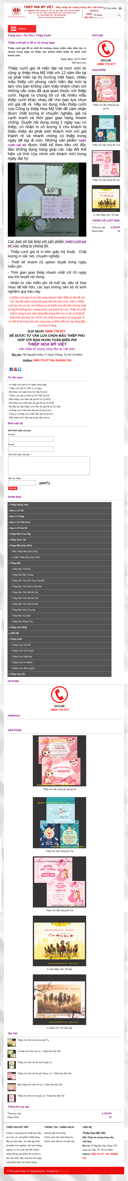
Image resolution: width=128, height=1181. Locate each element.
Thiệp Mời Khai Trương (23, 610)
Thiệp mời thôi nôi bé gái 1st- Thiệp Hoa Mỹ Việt (41, 1096)
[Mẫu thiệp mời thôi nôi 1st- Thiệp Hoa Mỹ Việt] (12, 1087)
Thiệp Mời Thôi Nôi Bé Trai (24, 598)
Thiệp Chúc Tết (17, 540)
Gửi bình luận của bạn (19, 454)
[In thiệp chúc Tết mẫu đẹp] (59, 1024)
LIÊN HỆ (13, 633)
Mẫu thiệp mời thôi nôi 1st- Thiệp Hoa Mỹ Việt (40, 1084)
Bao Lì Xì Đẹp (16, 516)
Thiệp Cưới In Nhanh (21, 662)
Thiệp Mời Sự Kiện (21, 615)
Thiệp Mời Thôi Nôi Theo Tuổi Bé (27, 580)
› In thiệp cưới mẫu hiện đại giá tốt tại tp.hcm (30, 410)
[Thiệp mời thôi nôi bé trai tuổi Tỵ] (12, 1043)
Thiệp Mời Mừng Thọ (22, 621)
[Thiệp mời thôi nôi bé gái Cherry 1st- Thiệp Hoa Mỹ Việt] (12, 1076)
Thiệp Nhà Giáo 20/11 (20, 545)
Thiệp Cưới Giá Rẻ (20, 645)
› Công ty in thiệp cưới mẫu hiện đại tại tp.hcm (30, 414)
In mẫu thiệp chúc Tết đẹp (106, 215)
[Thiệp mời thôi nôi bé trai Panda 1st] (12, 1065)
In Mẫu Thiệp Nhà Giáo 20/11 (25, 557)
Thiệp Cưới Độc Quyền (23, 668)
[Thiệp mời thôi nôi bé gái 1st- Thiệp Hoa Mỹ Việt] (12, 1098)
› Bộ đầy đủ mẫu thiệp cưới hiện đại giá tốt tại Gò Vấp (34, 406)
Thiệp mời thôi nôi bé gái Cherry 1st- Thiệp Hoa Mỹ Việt (45, 1073)
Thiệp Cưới (15, 639)
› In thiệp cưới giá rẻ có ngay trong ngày (27, 384)
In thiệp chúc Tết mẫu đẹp (59, 1028)
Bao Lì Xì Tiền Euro (19, 522)
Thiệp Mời (14, 563)
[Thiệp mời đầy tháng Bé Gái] (106, 176)
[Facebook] (11, 370)
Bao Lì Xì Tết (16, 510)
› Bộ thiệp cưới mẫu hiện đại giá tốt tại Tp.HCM (31, 403)
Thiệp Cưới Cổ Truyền (22, 650)
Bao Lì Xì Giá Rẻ (17, 528)
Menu (22, 28)
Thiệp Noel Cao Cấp (19, 534)
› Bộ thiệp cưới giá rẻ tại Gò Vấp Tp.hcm (28, 392)
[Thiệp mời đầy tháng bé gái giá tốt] (106, 101)
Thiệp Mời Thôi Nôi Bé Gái (24, 592)
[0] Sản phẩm (110, 8)
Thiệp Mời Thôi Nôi (21, 569)
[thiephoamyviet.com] (64, 11)
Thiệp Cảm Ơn (16, 674)
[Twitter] (19, 370)
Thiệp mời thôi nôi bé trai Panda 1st (35, 1062)
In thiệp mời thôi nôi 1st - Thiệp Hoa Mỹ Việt (39, 1051)
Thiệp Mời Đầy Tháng (22, 575)
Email (11, 444)
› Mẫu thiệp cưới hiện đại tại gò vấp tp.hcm (29, 417)
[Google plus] (15, 370)
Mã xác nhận (15, 478)
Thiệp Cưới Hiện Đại (21, 656)
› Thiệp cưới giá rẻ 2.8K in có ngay (25, 388)
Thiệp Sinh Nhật (17, 627)
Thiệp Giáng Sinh (18, 504)
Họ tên (12, 434)
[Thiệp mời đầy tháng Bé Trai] (106, 141)
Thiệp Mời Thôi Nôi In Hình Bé (26, 586)
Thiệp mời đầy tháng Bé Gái (106, 180)
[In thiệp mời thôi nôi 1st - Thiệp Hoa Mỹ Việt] (12, 1054)
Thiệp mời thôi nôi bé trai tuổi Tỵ (33, 1040)
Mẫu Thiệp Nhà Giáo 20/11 (24, 551)
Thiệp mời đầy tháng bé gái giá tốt (59, 789)
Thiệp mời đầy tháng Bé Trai (106, 145)
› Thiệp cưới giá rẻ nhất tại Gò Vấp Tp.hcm (29, 395)
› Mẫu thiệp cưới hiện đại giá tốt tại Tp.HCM (29, 399)
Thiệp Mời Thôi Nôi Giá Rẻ (24, 604)
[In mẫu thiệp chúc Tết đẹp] (106, 211)
